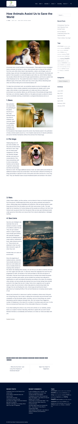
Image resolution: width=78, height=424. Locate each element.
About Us (65, 3)
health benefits (60, 60)
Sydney (26, 422)
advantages (60, 46)
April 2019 (60, 101)
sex (60, 68)
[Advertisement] (29, 31)
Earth (22, 20)
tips (63, 70)
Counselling (59, 3)
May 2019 (60, 98)
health (67, 58)
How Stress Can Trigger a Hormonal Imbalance (16, 400)
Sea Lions (9, 359)
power (58, 66)
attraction (58, 48)
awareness (62, 48)
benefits (67, 48)
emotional (66, 50)
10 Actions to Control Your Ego (13, 399)
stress (58, 70)
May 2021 (60, 93)
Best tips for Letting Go (11, 402)
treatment (67, 70)
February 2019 (61, 103)
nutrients (62, 64)
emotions (58, 52)
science (58, 68)
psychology (64, 66)
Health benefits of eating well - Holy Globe (38, 410)
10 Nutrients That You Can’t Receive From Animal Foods (63, 27)
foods (58, 56)
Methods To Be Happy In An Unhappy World (16, 403)
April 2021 (60, 96)
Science (52, 3)
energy (62, 52)
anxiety (69, 46)
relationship (68, 66)
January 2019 (61, 106)
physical (68, 64)
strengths (67, 68)
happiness (67, 56)
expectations (59, 54)
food (67, 54)
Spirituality (46, 3)
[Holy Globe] (11, 3)
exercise (65, 52)
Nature (25, 20)
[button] (71, 3)
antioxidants (65, 46)
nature (58, 64)
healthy (64, 399)
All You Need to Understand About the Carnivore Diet (63, 33)
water (58, 72)
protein (61, 66)
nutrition (68, 401)
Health (40, 3)
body (58, 50)
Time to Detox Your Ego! (64, 38)
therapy (61, 70)
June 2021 (60, 91)
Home (36, 3)
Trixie (9, 20)
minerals (58, 401)
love (68, 60)
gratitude (63, 56)
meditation (64, 62)
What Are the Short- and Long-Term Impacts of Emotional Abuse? (17, 368)
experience (64, 54)
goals (60, 56)
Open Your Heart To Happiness (13, 405)
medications (69, 399)
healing (62, 58)
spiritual (63, 68)
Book (19, 20)
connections (61, 50)
